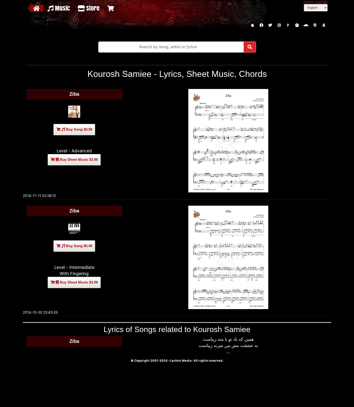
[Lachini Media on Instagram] (279, 25)
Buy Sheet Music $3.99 (78, 159)
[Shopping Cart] (111, 8)
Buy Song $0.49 (78, 246)
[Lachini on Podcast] (314, 25)
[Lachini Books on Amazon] (323, 25)
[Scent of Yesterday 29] (74, 112)
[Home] (37, 8)
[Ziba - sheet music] (228, 140)
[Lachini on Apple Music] (252, 25)
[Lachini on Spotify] (297, 25)
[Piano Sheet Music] (74, 228)
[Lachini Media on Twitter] (270, 25)
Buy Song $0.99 (78, 129)
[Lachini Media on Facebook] (261, 25)
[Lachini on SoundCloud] (305, 25)
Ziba (74, 94)
